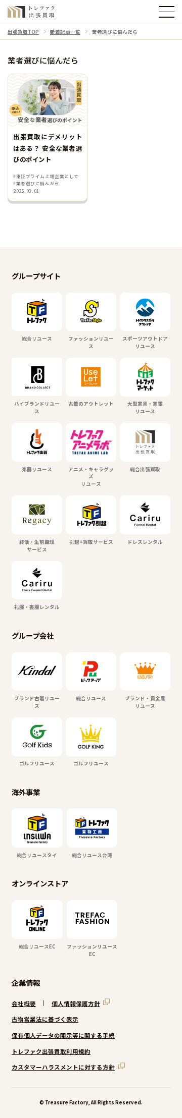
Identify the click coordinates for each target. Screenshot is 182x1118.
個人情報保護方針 (76, 1003)
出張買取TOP (23, 31)
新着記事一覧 (65, 31)
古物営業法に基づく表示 (45, 1019)
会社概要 (24, 1003)
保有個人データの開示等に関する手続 (63, 1035)
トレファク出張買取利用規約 (51, 1051)
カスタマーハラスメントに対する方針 (63, 1067)
